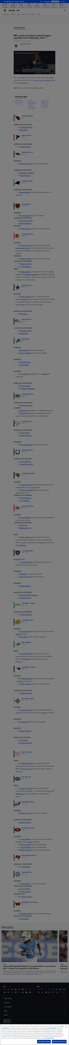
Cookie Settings (50, 1038)
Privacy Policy (52, 1028)
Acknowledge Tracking (44, 1041)
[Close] (66, 1027)
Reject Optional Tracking (59, 1041)
